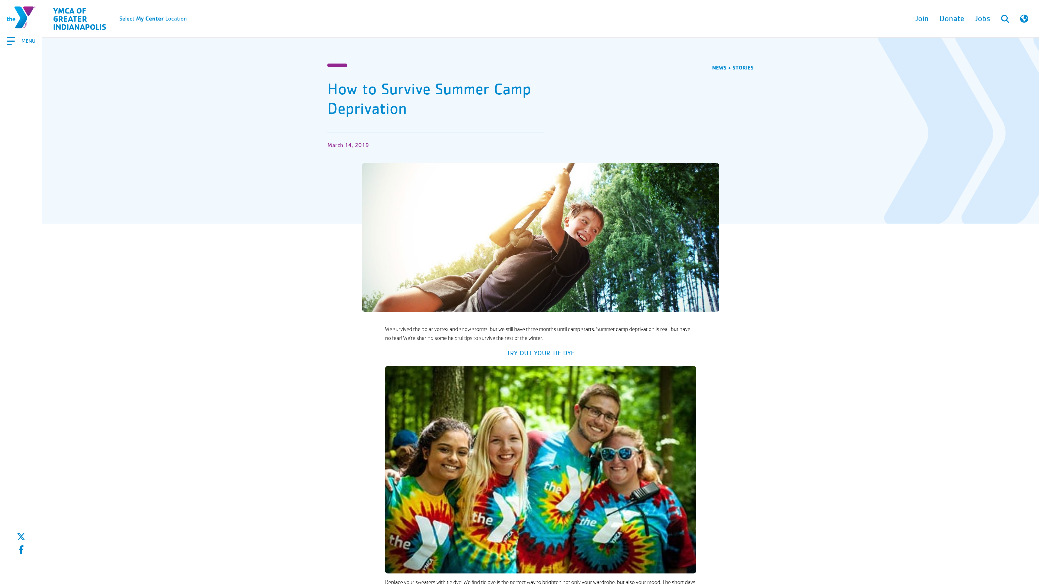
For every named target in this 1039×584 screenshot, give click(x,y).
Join (922, 19)
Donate (951, 19)
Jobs (982, 19)
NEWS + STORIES (733, 67)
